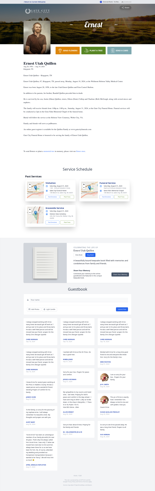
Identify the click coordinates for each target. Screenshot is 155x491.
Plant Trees (67, 197)
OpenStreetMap (79, 485)
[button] (35, 188)
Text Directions (52, 197)
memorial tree (49, 151)
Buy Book (90, 255)
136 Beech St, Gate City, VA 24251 (61, 193)
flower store (80, 151)
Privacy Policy (71, 482)
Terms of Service (83, 482)
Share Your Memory (120, 274)
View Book (78, 255)
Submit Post (122, 309)
